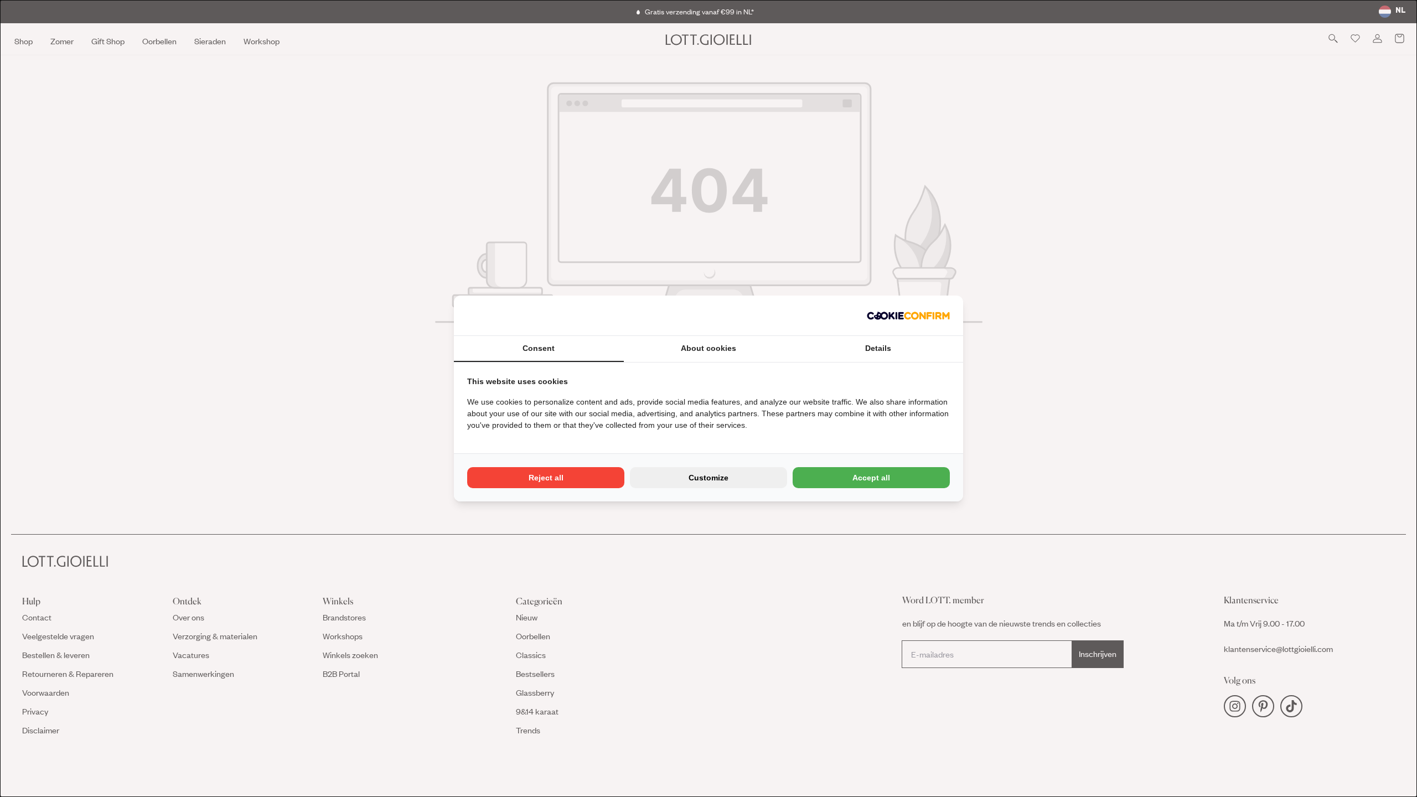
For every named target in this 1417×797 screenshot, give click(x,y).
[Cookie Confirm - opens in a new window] (908, 315)
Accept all (871, 477)
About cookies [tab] (708, 348)
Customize (708, 477)
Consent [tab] (539, 348)
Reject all (546, 477)
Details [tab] (878, 348)
